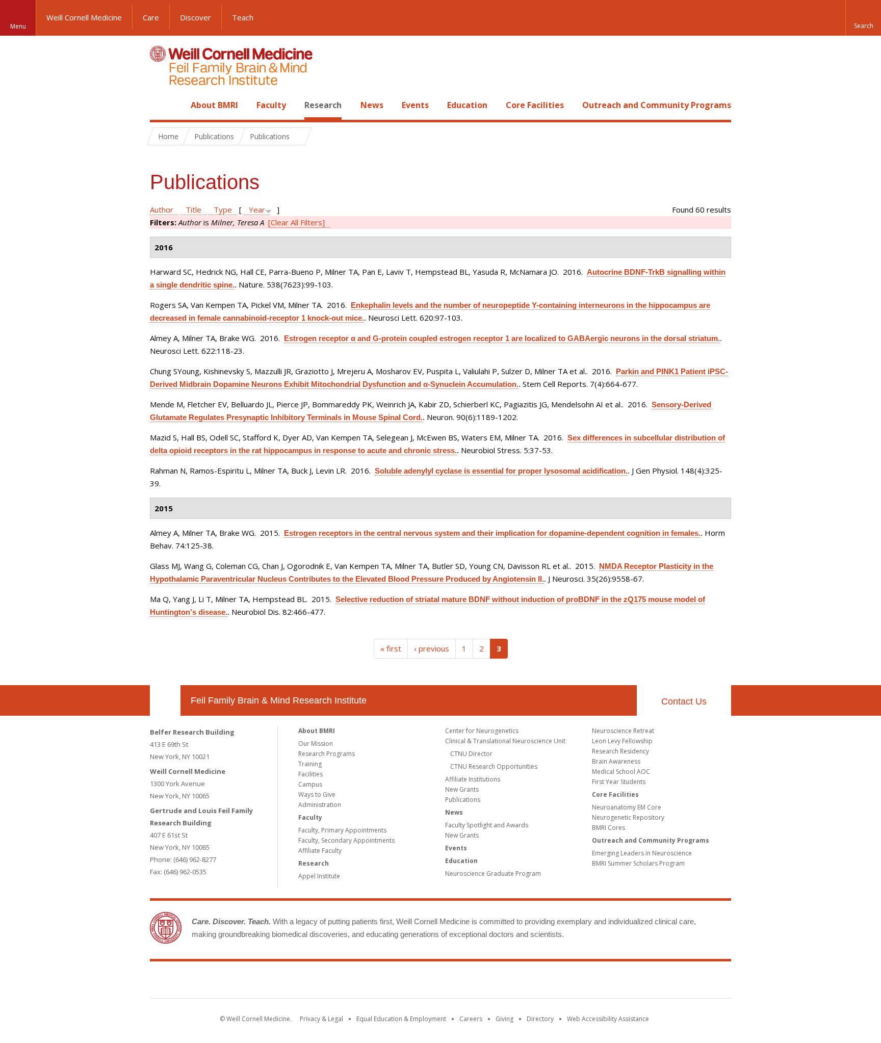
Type (223, 209)
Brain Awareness (616, 761)
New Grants (462, 789)
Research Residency (620, 751)
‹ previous (431, 648)
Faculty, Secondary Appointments (346, 840)
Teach (242, 17)
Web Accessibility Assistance (608, 1018)
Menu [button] (18, 26)
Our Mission (315, 743)
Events (415, 105)
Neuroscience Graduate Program (493, 873)
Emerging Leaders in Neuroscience (642, 853)
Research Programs (326, 753)
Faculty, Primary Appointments (342, 830)
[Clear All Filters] (296, 222)
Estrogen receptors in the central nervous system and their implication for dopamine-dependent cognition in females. (492, 533)
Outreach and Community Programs (656, 105)
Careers (470, 1018)
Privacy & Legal (321, 1018)
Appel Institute (319, 876)
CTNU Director (471, 753)
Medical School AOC (621, 771)
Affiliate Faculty (320, 850)
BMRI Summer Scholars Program (638, 863)
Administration (319, 804)
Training (310, 764)
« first (390, 648)
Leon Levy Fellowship (622, 741)
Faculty (271, 105)
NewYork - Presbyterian (526, 982)
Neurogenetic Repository (628, 817)
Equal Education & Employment (401, 1018)
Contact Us (684, 701)
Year (257, 209)
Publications (462, 799)
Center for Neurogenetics (482, 730)
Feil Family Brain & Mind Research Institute (279, 700)
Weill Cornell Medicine (84, 17)
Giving (504, 1018)
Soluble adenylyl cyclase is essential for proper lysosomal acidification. (501, 470)
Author (161, 209)
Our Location (165, 700)
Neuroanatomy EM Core (626, 807)
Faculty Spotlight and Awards (486, 825)
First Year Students (618, 781)
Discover (195, 17)
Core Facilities (535, 105)
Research (323, 105)
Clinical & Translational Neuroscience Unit (505, 741)
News (371, 105)
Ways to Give (316, 794)
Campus (310, 784)
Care (151, 17)
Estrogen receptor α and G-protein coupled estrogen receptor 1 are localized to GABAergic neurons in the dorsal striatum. (502, 338)
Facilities (310, 774)
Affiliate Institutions (472, 779)
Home (161, 105)
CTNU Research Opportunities (493, 766)
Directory (540, 1018)
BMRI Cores (608, 827)
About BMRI (214, 105)
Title (193, 209)
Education (467, 105)
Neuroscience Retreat (623, 730)
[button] (863, 18)
